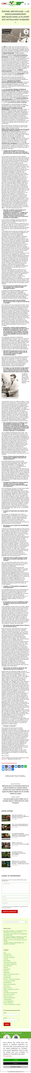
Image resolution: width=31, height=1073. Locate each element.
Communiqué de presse (10, 962)
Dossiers (6, 967)
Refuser (16, 1063)
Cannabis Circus (8, 955)
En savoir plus (7, 1056)
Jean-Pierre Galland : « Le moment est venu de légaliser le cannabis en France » (20, 816)
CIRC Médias (7, 960)
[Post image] (6, 818)
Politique (6, 991)
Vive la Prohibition (8, 1002)
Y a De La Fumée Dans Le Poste (12, 1004)
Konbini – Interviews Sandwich (12, 979)
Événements (7, 972)
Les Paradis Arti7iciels (9, 981)
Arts (5, 952)
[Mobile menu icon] (28, 4)
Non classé (6, 986)
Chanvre (6, 959)
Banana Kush (7, 954)
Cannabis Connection (9, 957)
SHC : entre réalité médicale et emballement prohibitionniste (20, 825)
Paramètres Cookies (15, 1067)
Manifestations (8, 982)
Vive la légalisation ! (9, 1001)
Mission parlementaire (10, 984)
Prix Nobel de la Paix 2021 (10, 992)
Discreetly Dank (8, 965)
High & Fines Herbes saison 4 (11, 974)
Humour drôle (7, 975)
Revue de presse (7, 30)
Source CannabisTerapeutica (9, 763)
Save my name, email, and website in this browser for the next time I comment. (15, 907)
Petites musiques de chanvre (11, 989)
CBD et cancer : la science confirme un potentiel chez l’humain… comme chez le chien (20, 862)
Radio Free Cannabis (9, 994)
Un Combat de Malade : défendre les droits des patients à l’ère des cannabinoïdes (20, 835)
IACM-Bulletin (7, 977)
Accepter (15, 1060)
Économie (6, 970)
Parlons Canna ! (8, 987)
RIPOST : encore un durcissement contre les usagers (20, 843)
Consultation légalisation (10, 964)
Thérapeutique (6, 32)
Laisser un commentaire (20, 776)
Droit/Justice (7, 969)
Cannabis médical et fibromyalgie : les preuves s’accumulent (19, 853)
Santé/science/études (9, 997)
